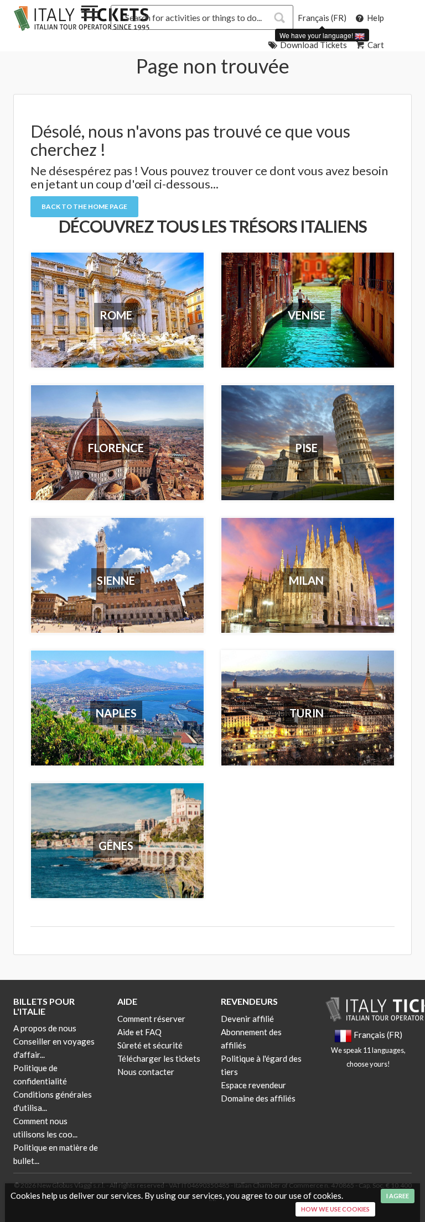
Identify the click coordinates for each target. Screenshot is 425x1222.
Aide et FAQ (139, 1032)
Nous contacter (145, 1072)
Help (374, 18)
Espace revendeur (253, 1085)
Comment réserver (151, 1019)
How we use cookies (335, 1209)
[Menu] (89, 14)
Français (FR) (322, 18)
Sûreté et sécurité (150, 1045)
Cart (375, 45)
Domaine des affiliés (258, 1098)
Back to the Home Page (84, 206)
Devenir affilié (247, 1019)
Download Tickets (312, 45)
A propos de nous (44, 1028)
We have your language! (317, 35)
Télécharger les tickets (158, 1058)
